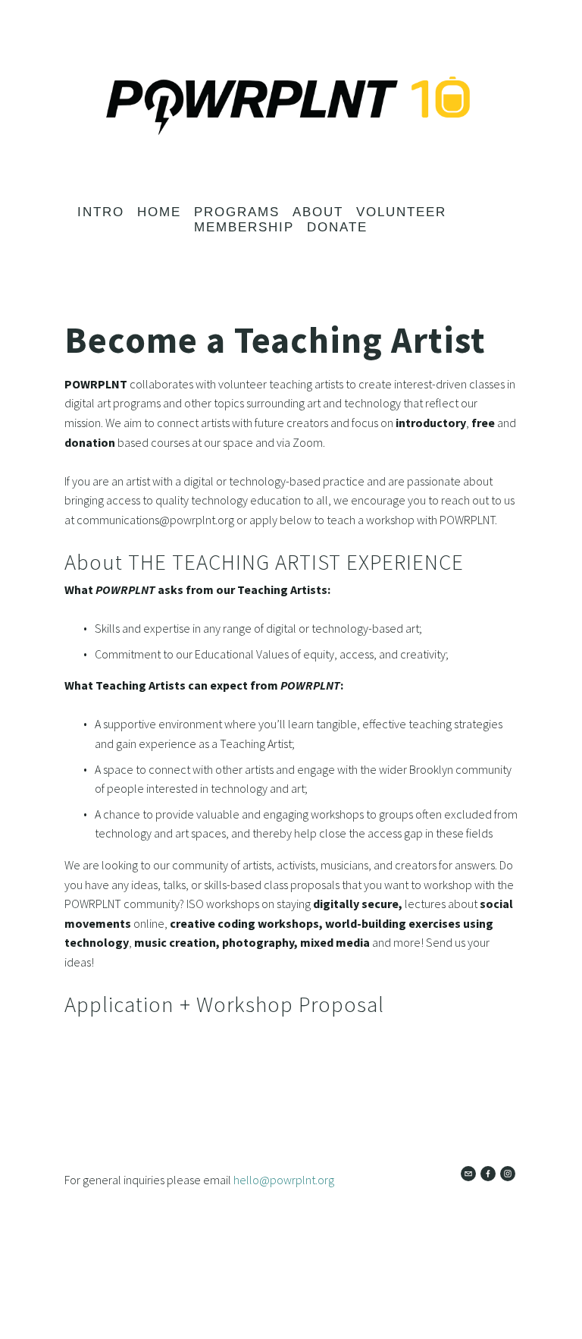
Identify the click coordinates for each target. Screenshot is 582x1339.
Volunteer (401, 212)
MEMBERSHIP (244, 227)
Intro (100, 212)
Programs (237, 212)
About (318, 212)
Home (159, 212)
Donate (337, 227)
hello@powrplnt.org (283, 1179)
